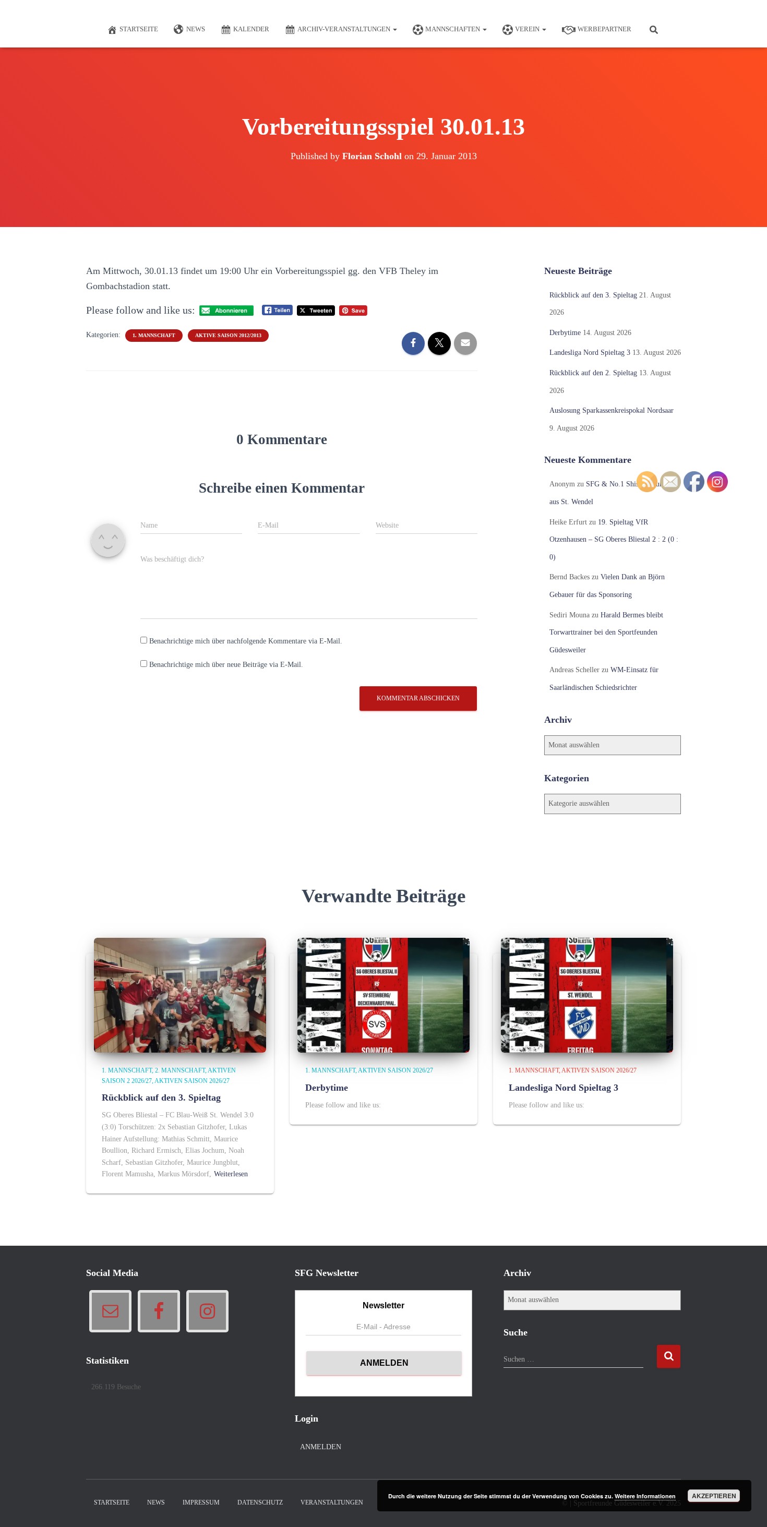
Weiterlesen (231, 1174)
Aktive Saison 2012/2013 (228, 335)
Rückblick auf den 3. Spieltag (593, 295)
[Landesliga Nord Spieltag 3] (587, 995)
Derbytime (565, 333)
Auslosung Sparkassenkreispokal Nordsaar (611, 410)
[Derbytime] (383, 995)
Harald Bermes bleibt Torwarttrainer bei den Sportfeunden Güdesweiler (606, 632)
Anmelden (320, 1447)
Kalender (251, 29)
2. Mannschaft (180, 1070)
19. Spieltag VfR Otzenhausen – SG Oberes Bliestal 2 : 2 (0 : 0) (613, 539)
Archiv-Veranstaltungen (344, 29)
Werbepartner (604, 29)
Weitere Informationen (645, 1496)
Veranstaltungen (332, 1502)
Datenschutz (260, 1502)
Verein (528, 29)
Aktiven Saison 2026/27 (192, 1080)
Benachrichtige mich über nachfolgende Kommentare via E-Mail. (245, 641)
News (195, 29)
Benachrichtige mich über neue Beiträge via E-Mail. (226, 665)
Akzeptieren (714, 1495)
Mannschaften (453, 29)
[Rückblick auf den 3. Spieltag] (180, 995)
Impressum (201, 1502)
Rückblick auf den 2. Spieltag (593, 373)
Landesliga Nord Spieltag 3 (589, 352)
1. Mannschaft (154, 335)
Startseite (138, 29)
